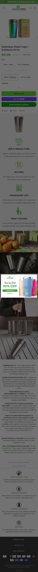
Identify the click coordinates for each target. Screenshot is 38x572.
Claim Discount (10, 290)
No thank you (10, 293)
